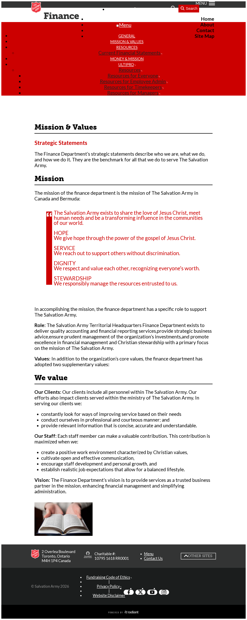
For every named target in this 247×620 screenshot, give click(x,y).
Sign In (143, 9)
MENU (201, 3)
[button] (149, 554)
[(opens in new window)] (88, 556)
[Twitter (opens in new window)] (140, 592)
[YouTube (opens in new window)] (152, 592)
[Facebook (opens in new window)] (129, 592)
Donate (161, 9)
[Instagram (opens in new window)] (164, 592)
